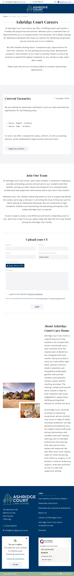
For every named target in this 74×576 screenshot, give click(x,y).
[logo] (37, 8)
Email (8, 253)
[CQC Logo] (46, 543)
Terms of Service (56, 298)
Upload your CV (12, 262)
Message (10, 270)
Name (9, 245)
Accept (15, 564)
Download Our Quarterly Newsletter (54, 508)
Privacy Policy (43, 298)
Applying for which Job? (47, 253)
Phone (41, 245)
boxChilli (67, 574)
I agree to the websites (26, 294)
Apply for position (16, 149)
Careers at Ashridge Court (50, 517)
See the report (46, 559)
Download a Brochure (48, 503)
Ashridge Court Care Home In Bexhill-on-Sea (50, 524)
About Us (42, 513)
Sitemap (42, 530)
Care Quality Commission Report (52, 498)
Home (5, 16)
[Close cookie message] (26, 538)
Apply (37, 306)
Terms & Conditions (35, 294)
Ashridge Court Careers (18, 16)
